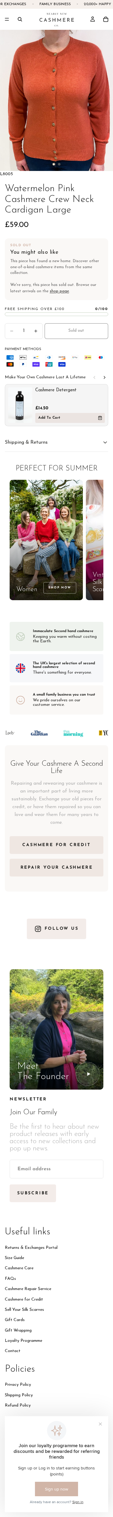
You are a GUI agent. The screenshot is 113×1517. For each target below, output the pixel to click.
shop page (59, 291)
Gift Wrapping (18, 1330)
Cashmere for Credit (24, 1299)
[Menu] (7, 19)
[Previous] (94, 377)
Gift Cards (15, 1320)
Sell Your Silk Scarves (24, 1309)
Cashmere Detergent (56, 390)
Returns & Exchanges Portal (31, 1247)
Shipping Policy (19, 1395)
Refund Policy (18, 1405)
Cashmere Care (19, 1268)
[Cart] (105, 19)
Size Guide (14, 1258)
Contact (12, 1351)
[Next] (104, 377)
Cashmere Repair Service (28, 1289)
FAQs (10, 1278)
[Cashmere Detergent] (20, 405)
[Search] (20, 19)
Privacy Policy (18, 1384)
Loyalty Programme (23, 1341)
